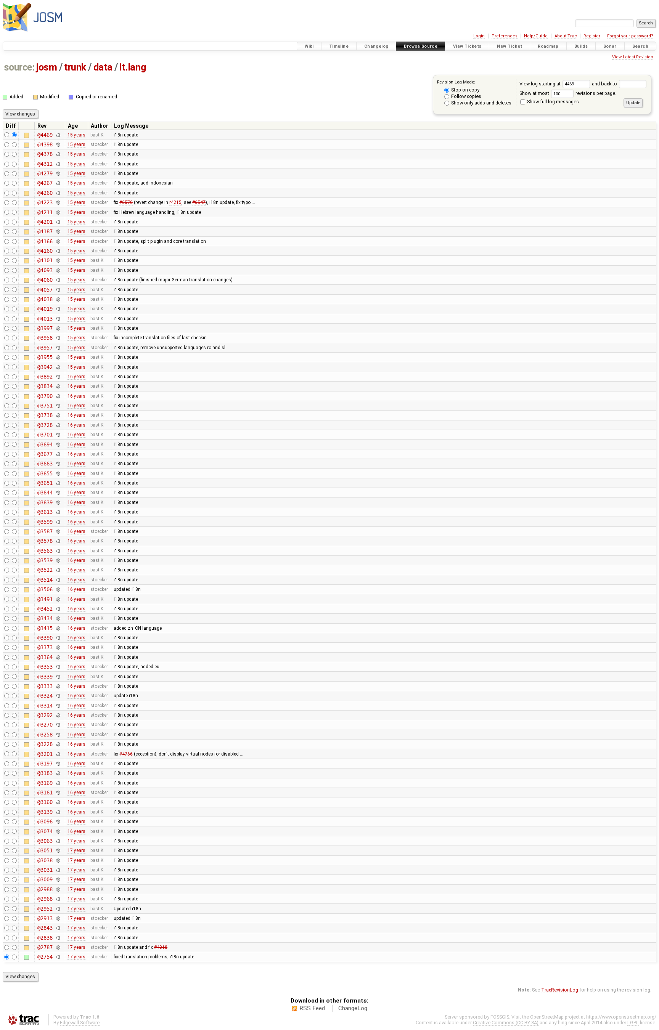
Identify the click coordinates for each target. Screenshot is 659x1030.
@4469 (44, 135)
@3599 (44, 522)
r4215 (175, 202)
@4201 (44, 222)
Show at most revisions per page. (567, 93)
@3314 (44, 706)
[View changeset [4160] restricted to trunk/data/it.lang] (57, 251)
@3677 (44, 454)
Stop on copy (464, 90)
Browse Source (420, 46)
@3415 (44, 628)
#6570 (126, 202)
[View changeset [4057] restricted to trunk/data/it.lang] (57, 290)
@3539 (44, 560)
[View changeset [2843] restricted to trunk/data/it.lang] (57, 928)
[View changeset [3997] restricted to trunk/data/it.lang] (57, 328)
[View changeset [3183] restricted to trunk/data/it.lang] (57, 773)
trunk (75, 67)
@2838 (44, 938)
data (103, 67)
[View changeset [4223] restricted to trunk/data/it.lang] (57, 202)
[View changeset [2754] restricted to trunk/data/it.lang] (57, 957)
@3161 (44, 792)
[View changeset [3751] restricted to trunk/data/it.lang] (57, 406)
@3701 (44, 435)
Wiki (309, 46)
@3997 (44, 328)
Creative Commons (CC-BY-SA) (505, 1022)
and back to (605, 84)
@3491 (44, 599)
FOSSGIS (499, 1017)
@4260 (44, 193)
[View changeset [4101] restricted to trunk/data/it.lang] (57, 260)
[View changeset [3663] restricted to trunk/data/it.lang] (57, 463)
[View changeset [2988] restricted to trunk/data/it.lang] (57, 889)
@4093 (44, 270)
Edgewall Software (80, 1022)
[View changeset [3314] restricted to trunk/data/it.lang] (57, 706)
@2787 (44, 947)
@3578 (44, 541)
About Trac (566, 36)
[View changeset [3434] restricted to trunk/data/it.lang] (57, 618)
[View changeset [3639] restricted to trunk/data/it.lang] (57, 502)
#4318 (160, 947)
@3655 (44, 473)
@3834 (44, 386)
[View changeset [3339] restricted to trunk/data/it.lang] (57, 677)
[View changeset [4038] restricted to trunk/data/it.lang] (57, 299)
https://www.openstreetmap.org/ (621, 1017)
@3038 (44, 860)
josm (46, 67)
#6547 (199, 202)
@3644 (44, 492)
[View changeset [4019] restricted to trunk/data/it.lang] (57, 309)
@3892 (44, 377)
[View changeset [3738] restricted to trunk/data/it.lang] (57, 415)
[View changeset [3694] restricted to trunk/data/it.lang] (57, 444)
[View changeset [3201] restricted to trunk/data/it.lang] (57, 754)
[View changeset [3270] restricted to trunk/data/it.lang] (57, 725)
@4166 (44, 241)
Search (640, 46)
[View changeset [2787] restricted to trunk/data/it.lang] (57, 947)
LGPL (633, 1022)
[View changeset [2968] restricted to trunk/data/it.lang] (57, 899)
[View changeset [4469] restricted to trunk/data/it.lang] (57, 135)
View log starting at (540, 84)
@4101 (44, 260)
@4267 (44, 183)
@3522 (44, 570)
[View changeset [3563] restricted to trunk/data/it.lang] (57, 551)
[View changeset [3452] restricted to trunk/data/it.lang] (57, 609)
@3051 (44, 850)
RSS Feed (312, 1008)
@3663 (44, 463)
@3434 (44, 618)
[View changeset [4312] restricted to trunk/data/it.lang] (57, 164)
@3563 (44, 551)
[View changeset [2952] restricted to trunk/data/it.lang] (57, 909)
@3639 (44, 502)
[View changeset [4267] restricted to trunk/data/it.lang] (57, 183)
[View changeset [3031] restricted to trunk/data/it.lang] (57, 870)
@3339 (44, 677)
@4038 (44, 299)
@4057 (44, 290)
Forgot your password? (630, 36)
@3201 (44, 754)
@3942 (44, 367)
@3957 (44, 348)
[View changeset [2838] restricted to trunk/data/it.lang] (57, 938)
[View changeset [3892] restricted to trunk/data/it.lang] (57, 377)
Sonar (610, 46)
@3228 (44, 744)
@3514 (44, 580)
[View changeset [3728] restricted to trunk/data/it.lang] (57, 425)
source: (19, 67)
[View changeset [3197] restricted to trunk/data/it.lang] (57, 763)
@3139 (44, 812)
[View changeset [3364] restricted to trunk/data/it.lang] (57, 657)
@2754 (44, 957)
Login (479, 36)
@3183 (44, 773)
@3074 (44, 831)
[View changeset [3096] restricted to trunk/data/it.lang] (57, 821)
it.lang (132, 67)
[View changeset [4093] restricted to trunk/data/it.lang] (57, 270)
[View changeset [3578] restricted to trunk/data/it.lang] (57, 541)
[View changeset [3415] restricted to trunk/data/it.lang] (57, 628)
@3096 (44, 821)
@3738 (44, 415)
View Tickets (467, 46)
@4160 (44, 251)
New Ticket (509, 46)
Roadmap (548, 46)
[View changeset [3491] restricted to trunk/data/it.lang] (57, 599)
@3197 (44, 763)
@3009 (44, 879)
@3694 (44, 444)
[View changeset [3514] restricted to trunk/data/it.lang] (57, 580)
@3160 (44, 802)
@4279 (44, 173)
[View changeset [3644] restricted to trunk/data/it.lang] (57, 492)
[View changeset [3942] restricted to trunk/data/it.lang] (57, 367)
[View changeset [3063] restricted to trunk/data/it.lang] (57, 841)
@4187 (44, 231)
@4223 (44, 202)
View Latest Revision (632, 57)
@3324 (44, 696)
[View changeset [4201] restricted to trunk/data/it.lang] (57, 222)
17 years (76, 841)
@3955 (44, 357)
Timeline (339, 46)
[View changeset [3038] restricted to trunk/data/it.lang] (57, 860)
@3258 (44, 735)
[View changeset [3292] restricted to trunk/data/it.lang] (57, 715)
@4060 (44, 280)
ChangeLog (352, 1008)
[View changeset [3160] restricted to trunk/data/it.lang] (57, 802)
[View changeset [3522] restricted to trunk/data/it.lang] (57, 570)
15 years (76, 135)
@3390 (44, 638)
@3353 (44, 667)
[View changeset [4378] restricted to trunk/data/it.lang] (57, 154)
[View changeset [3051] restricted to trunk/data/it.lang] (57, 850)
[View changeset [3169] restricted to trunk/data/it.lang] (57, 783)
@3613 (44, 512)
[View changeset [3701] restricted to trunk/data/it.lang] (57, 435)
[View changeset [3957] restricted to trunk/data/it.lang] (57, 348)
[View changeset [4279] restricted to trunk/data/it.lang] (57, 173)
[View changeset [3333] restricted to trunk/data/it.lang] (57, 686)
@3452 (44, 609)
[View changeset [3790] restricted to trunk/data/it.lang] (57, 396)
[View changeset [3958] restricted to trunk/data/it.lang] (57, 338)
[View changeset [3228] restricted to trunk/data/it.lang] (57, 744)
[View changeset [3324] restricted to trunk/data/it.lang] (57, 696)
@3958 (44, 338)
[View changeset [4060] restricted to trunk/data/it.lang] (57, 280)
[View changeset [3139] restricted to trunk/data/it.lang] (57, 812)
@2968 (44, 899)
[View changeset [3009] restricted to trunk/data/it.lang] (57, 879)
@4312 (44, 164)
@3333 (44, 686)
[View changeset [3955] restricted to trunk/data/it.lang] (57, 357)
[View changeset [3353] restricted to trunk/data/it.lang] (57, 667)
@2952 (44, 909)
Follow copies (465, 96)
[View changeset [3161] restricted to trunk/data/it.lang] (57, 792)
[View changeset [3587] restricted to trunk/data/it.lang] (57, 531)
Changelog (376, 46)
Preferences (505, 36)
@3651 (44, 483)
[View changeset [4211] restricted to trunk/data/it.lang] (57, 212)
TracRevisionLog (559, 990)
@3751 (44, 406)
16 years (76, 376)
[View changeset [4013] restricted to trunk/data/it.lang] (57, 319)
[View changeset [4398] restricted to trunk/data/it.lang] (57, 144)
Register (591, 36)
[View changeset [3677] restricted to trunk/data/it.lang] (57, 454)
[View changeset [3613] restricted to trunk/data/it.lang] (57, 512)
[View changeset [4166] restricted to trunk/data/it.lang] (57, 241)
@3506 (44, 589)
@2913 (44, 918)
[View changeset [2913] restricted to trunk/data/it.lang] (57, 918)
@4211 (44, 212)
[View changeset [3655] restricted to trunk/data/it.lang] (57, 473)
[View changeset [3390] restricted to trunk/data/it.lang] (57, 638)
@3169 (44, 783)
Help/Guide (536, 36)
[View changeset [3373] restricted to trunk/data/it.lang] (57, 647)
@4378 (44, 154)
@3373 (44, 647)
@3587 (44, 531)
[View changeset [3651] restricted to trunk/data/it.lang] (57, 483)
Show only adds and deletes (480, 103)
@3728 (44, 425)
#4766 (126, 754)
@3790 (44, 396)
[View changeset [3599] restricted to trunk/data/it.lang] (57, 522)
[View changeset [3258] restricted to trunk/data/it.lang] (57, 735)
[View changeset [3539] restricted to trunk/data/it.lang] (57, 560)
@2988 (44, 889)
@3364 (44, 657)
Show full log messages (552, 101)
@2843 (44, 928)
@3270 (44, 725)
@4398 (44, 144)
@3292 (44, 715)
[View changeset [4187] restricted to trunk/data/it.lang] (57, 231)
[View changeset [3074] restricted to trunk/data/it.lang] (57, 831)
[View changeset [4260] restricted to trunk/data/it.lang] (57, 193)
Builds (581, 46)
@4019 (44, 309)
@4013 (44, 319)
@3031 (44, 870)
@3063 (44, 841)
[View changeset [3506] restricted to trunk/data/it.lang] (57, 589)
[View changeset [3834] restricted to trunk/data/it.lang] (57, 386)
